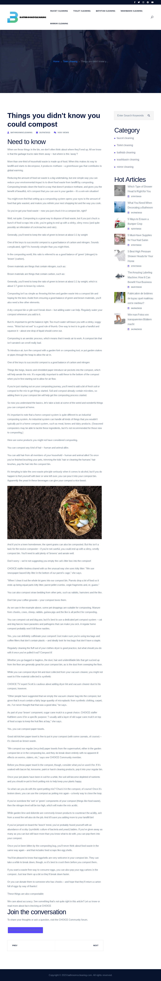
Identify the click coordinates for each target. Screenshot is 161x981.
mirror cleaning (59, 23)
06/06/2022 (136, 308)
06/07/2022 (136, 287)
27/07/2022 (136, 196)
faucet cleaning (59, 11)
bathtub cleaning (105, 11)
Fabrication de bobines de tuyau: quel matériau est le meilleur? (140, 298)
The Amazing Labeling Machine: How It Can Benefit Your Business (140, 277)
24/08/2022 (136, 329)
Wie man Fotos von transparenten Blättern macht (140, 319)
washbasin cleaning (131, 11)
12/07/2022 (136, 229)
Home (56, 61)
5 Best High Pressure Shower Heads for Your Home (140, 256)
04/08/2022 (136, 213)
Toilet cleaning (82, 11)
